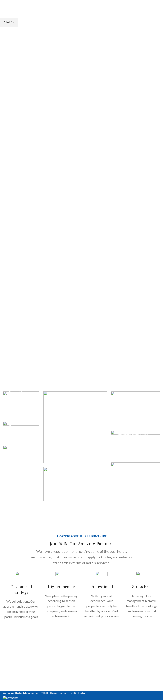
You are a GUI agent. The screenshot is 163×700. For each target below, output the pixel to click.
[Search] (159, 6)
